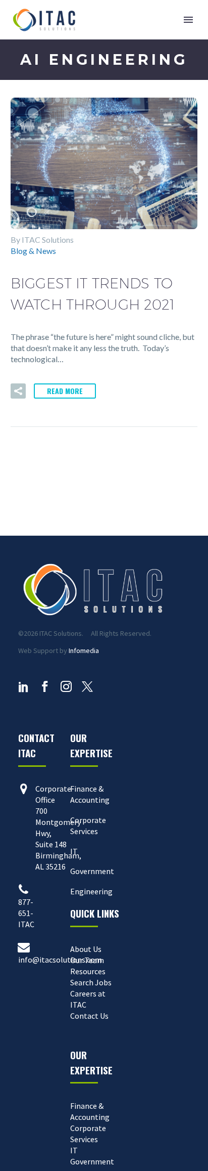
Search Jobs (91, 982)
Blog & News (33, 250)
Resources (88, 971)
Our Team (87, 960)
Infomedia (84, 650)
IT (74, 851)
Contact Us (89, 1016)
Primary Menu (188, 19)
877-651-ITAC (26, 913)
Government (92, 871)
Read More (65, 390)
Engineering (91, 891)
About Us (85, 949)
